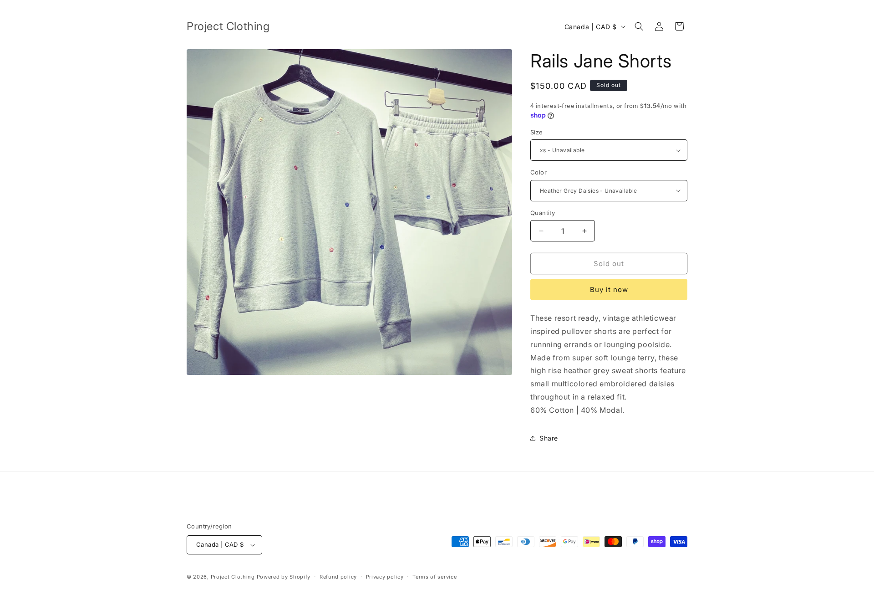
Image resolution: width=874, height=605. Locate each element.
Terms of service (434, 577)
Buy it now (609, 289)
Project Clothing (233, 577)
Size (536, 132)
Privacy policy (385, 577)
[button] (639, 26)
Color (538, 172)
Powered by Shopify (284, 577)
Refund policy (338, 577)
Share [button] (548, 438)
